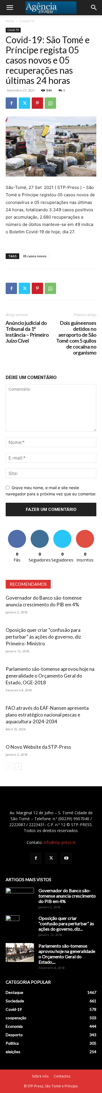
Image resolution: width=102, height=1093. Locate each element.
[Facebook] (11, 103)
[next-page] (18, 766)
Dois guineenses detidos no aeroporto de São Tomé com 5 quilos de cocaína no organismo (76, 338)
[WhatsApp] (50, 103)
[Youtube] (66, 858)
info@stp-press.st (60, 842)
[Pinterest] (37, 103)
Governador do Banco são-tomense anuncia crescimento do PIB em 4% (67, 896)
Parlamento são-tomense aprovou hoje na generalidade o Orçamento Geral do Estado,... (67, 953)
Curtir (17, 532)
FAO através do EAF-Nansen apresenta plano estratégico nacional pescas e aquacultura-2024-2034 (47, 714)
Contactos (62, 1076)
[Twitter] (24, 103)
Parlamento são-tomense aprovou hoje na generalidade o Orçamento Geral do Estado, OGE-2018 (50, 675)
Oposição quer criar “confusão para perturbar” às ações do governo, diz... (66, 923)
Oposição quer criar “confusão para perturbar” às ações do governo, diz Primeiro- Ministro (43, 636)
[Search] (94, 7)
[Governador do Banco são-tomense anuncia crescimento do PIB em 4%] (20, 897)
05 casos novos (34, 256)
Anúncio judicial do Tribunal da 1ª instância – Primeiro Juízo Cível (27, 332)
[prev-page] (9, 766)
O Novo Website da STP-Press (38, 747)
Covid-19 (27, 21)
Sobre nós (40, 1076)
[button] (10, 7)
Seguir (40, 532)
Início (10, 21)
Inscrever (85, 532)
